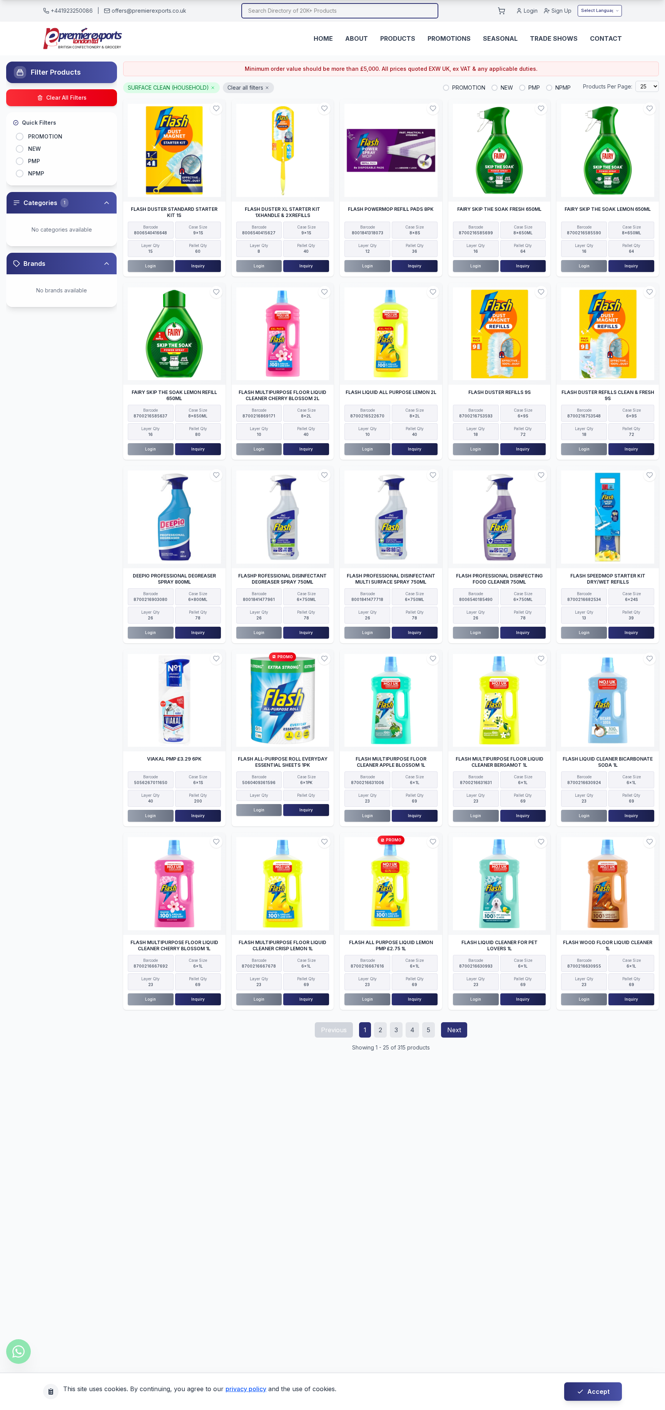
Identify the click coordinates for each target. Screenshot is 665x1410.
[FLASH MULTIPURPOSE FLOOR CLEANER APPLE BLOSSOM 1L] (391, 700)
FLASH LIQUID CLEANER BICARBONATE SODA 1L (608, 762)
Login (531, 10)
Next (454, 1030)
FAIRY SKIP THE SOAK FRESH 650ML (499, 209)
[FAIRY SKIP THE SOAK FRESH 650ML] (499, 150)
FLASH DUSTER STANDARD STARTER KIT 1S (174, 212)
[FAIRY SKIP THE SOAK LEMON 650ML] (607, 150)
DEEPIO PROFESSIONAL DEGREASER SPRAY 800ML (174, 579)
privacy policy (246, 1389)
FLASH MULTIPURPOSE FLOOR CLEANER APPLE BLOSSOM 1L (391, 762)
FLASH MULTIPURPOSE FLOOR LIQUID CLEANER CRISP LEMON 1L (282, 945)
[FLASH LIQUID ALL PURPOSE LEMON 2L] (391, 333)
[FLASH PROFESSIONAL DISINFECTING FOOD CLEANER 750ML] (499, 517)
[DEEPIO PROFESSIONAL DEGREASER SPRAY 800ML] (174, 517)
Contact (606, 38)
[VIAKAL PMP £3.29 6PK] (174, 700)
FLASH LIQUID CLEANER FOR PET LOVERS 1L (499, 945)
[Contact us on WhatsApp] (18, 1351)
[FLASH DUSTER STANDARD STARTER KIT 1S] (174, 150)
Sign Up (561, 10)
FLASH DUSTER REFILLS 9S (499, 392)
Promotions (449, 38)
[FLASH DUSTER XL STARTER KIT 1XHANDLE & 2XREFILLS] (282, 150)
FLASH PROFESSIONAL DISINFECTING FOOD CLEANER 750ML (499, 579)
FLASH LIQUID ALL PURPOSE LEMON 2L (391, 392)
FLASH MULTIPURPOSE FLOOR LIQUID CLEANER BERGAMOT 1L (499, 762)
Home (323, 38)
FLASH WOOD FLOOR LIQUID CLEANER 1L (607, 945)
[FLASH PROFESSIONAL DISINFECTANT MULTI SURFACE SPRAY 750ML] (391, 517)
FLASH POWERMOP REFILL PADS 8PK (391, 209)
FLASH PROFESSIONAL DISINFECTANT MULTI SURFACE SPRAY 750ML (391, 579)
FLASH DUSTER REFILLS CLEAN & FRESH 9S (607, 395)
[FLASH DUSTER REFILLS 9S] (499, 333)
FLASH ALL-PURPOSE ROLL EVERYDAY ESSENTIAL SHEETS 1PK (282, 762)
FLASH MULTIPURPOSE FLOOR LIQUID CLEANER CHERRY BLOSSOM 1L (174, 945)
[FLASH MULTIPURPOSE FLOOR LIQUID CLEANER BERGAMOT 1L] (499, 700)
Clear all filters (245, 87)
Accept (598, 1391)
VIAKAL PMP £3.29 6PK (174, 759)
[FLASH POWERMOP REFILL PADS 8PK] (391, 150)
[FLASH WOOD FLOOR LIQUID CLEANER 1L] (607, 883)
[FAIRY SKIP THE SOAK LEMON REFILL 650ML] (174, 333)
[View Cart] (501, 10)
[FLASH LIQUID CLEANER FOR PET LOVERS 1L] (499, 883)
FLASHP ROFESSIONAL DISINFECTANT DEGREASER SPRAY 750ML (282, 579)
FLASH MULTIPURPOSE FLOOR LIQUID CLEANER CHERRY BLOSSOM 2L (282, 395)
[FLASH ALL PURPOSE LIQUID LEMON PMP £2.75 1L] (391, 883)
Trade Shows (554, 38)
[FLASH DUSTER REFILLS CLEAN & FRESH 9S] (607, 333)
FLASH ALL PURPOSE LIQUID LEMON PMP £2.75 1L (391, 945)
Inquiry (198, 266)
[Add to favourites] (216, 108)
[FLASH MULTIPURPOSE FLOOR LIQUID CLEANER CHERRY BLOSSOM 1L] (174, 883)
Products (397, 38)
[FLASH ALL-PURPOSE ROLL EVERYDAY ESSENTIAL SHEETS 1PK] (282, 700)
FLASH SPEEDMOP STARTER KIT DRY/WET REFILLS (607, 579)
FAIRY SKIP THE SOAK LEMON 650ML (608, 209)
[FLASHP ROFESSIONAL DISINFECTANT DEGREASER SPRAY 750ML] (282, 517)
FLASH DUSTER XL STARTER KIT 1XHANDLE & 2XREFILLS (282, 212)
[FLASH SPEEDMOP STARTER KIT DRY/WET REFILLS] (607, 517)
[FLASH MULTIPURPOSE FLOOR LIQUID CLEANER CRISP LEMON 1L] (282, 883)
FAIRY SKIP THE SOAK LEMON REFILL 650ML (174, 395)
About (356, 38)
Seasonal (500, 38)
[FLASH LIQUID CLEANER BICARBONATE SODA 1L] (607, 700)
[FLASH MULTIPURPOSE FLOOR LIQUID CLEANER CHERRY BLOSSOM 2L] (282, 333)
